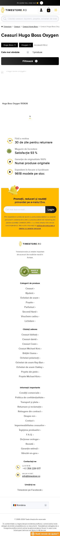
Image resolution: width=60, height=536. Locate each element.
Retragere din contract (29, 411)
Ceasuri (17, 26)
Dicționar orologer (29, 439)
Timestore (7, 26)
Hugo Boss (8, 45)
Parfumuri (29, 307)
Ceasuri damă (29, 339)
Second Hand (29, 311)
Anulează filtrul (40, 45)
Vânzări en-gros (29, 453)
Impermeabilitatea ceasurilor (29, 425)
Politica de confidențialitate (29, 397)
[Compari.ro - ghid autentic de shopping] (30, 276)
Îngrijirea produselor (29, 430)
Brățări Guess (29, 353)
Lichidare (29, 321)
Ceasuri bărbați (29, 334)
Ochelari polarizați (29, 358)
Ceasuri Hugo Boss (30, 26)
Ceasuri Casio (29, 344)
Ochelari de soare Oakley (29, 367)
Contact (29, 420)
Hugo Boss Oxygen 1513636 (15, 103)
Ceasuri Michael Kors (29, 348)
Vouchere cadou (29, 316)
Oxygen (25, 45)
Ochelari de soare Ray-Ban (29, 362)
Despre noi (29, 416)
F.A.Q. (29, 434)
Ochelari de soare (29, 297)
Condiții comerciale (29, 392)
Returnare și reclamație (29, 406)
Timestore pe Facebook (29, 490)
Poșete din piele (29, 371)
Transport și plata (29, 402)
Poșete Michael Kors (29, 376)
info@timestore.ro (31, 476)
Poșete (29, 302)
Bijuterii (29, 293)
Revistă (29, 444)
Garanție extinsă (29, 448)
